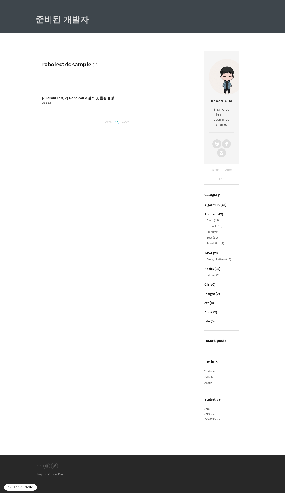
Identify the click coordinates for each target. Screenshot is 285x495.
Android (213, 214)
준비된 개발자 (62, 19)
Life (209, 321)
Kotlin (212, 268)
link (221, 179)
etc (209, 302)
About (208, 383)
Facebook (226, 143)
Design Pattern (219, 259)
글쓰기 (54, 466)
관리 (46, 466)
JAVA (211, 253)
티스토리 (39, 466)
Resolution (215, 243)
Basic (213, 220)
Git (209, 284)
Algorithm (215, 204)
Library (213, 232)
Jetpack (214, 226)
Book (210, 312)
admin (215, 169)
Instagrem (221, 152)
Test (212, 238)
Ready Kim (56, 474)
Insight (212, 293)
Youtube (209, 371)
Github (216, 143)
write (228, 169)
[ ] (116, 122)
